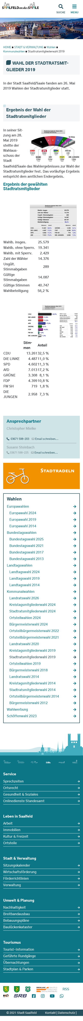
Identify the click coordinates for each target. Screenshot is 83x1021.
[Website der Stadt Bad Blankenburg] (6, 989)
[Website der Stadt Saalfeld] (28, 989)
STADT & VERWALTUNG (28, 47)
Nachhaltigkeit (14, 907)
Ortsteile (10, 843)
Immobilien (11, 830)
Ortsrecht (10, 788)
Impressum (69, 1017)
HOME (7, 47)
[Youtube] (52, 996)
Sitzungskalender (16, 865)
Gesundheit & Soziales (20, 794)
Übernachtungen (16, 962)
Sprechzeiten (13, 781)
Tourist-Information (18, 949)
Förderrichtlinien (16, 878)
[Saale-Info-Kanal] (6, 996)
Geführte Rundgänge (19, 956)
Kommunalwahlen (14, 51)
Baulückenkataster (17, 927)
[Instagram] (43, 996)
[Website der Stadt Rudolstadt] (17, 989)
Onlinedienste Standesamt (23, 801)
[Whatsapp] (62, 996)
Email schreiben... (47, 439)
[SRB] (20, 996)
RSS (66, 989)
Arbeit (8, 823)
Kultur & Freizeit (15, 836)
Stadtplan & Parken (18, 969)
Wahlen (51, 47)
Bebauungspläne (16, 920)
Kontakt (50, 1012)
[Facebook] (34, 996)
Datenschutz (66, 1012)
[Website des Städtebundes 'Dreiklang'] (46, 989)
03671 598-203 (19, 439)
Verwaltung (12, 885)
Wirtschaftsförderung (19, 872)
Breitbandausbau (16, 914)
